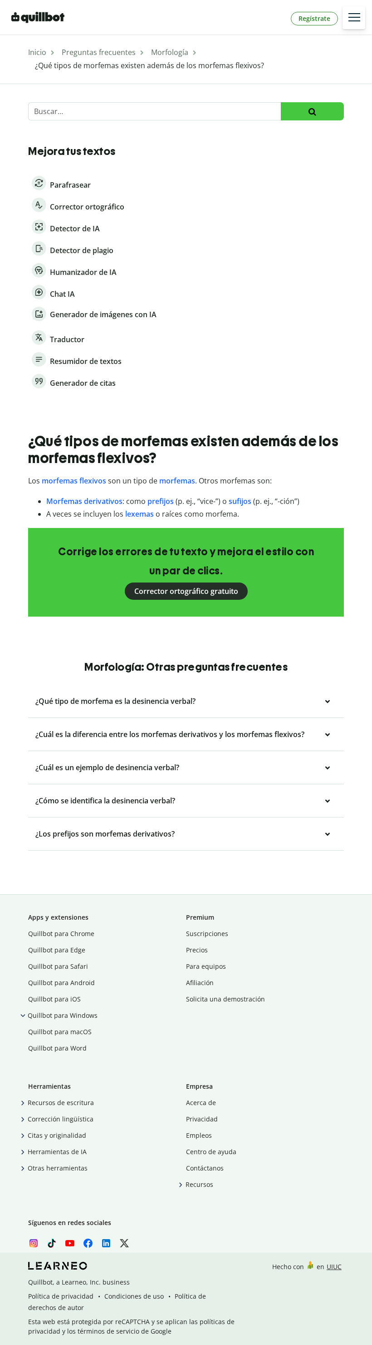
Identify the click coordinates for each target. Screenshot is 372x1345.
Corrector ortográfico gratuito (186, 591)
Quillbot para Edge (56, 950)
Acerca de (201, 1102)
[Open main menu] (354, 17)
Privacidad (202, 1119)
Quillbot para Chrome (61, 933)
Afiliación (200, 982)
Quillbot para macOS (60, 1031)
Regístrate (314, 18)
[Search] (312, 111)
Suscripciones (207, 933)
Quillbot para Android (61, 982)
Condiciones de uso (134, 1296)
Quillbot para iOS (54, 999)
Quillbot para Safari (58, 966)
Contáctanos (205, 1168)
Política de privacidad (60, 1296)
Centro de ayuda (211, 1151)
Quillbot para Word (57, 1048)
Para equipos (206, 966)
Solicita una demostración (225, 999)
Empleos (199, 1135)
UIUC (334, 1266)
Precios (197, 950)
